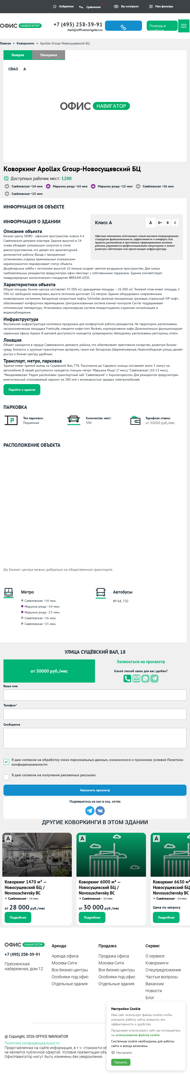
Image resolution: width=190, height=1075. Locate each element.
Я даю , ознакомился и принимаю (97, 762)
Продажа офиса (113, 956)
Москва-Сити (64, 962)
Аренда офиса (65, 956)
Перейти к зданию (22, 390)
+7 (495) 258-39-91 (78, 24)
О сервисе (155, 956)
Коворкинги (157, 962)
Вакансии (155, 983)
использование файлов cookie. (138, 1035)
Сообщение (11, 724)
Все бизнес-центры (70, 969)
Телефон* (10, 705)
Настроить (124, 1052)
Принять (120, 1062)
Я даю (54, 775)
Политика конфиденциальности (32, 1043)
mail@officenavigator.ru (85, 29)
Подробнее (18, 917)
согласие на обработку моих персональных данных (65, 759)
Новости (154, 990)
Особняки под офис (70, 976)
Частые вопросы (162, 976)
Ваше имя (10, 686)
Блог (150, 997)
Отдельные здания (70, 983)
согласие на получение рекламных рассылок (59, 775)
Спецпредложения (163, 969)
